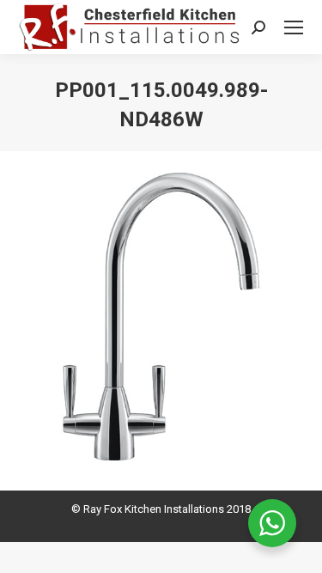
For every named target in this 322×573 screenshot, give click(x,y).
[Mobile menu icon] (294, 27)
